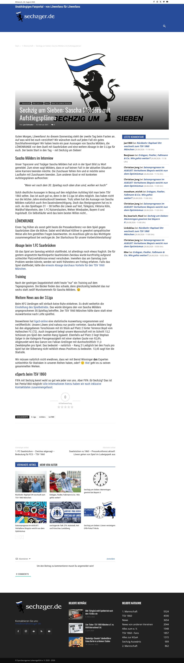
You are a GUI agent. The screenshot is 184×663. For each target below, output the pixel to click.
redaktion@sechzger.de (28, 623)
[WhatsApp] (49, 434)
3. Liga (33, 417)
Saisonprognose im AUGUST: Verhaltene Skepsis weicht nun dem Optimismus (29, 528)
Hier (87, 363)
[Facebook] (154, 2)
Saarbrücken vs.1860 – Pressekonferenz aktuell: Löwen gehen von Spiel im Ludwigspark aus (92, 453)
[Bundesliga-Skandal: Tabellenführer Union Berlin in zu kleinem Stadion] (76, 642)
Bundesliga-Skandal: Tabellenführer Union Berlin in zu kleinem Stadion (98, 640)
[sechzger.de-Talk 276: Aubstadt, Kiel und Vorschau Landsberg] (65, 512)
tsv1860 (51, 417)
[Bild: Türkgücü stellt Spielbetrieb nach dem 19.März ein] (76, 614)
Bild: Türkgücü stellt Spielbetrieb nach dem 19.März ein (99, 612)
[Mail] (34, 631)
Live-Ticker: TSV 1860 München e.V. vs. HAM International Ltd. (99, 626)
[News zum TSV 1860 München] (35, 17)
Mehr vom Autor (48, 465)
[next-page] (21, 537)
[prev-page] (17, 537)
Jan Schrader (28, 125)
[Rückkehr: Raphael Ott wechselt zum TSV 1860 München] (31, 481)
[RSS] (41, 631)
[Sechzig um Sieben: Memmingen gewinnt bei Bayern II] (99, 479)
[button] (164, 26)
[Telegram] (62, 434)
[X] (160, 2)
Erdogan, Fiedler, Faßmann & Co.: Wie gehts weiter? (144, 194)
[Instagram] (157, 2)
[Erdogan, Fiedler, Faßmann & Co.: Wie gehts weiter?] (65, 481)
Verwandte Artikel (26, 465)
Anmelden (110, 559)
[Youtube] (167, 2)
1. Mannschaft (27, 46)
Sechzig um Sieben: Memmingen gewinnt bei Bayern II (146, 219)
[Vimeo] (163, 2)
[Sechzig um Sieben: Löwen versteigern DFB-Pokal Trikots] (99, 512)
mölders (42, 417)
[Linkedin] (55, 434)
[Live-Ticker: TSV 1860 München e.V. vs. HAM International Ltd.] (76, 628)
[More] (69, 434)
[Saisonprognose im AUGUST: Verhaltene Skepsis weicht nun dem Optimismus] (31, 512)
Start (17, 46)
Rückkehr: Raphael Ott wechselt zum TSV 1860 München (142, 146)
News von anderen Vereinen (61, 103)
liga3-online (41, 321)
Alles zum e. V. (38, 103)
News (47, 103)
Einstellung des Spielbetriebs (31, 307)
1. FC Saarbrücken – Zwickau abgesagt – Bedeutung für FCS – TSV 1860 (35, 453)
